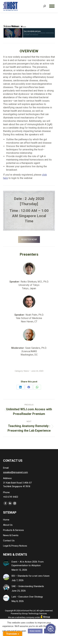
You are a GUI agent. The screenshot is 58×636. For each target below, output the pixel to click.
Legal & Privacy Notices (15, 545)
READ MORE (35, 631)
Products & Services (13, 530)
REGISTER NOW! (29, 239)
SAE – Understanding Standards (28, 586)
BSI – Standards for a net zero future (30, 575)
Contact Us (9, 540)
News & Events (10, 535)
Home (6, 519)
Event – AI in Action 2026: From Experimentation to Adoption (28, 563)
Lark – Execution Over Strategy (27, 596)
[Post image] (6, 563)
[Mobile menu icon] (52, 6)
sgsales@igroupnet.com (15, 472)
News (26, 371)
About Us (8, 525)
